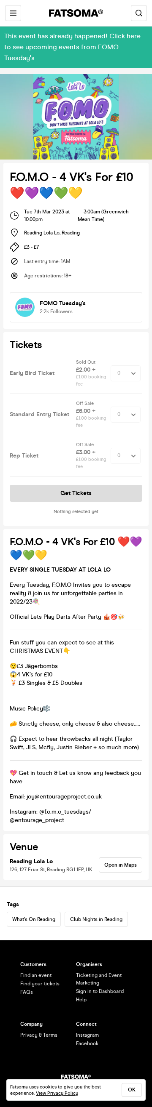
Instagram (87, 1035)
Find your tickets (40, 984)
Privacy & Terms (38, 1035)
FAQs (26, 992)
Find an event (36, 975)
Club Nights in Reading (96, 919)
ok (132, 1090)
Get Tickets (76, 493)
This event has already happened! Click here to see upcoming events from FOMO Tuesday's (72, 47)
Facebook (87, 1043)
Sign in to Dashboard (100, 991)
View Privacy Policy (57, 1093)
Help (81, 1000)
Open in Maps (120, 865)
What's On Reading (33, 919)
